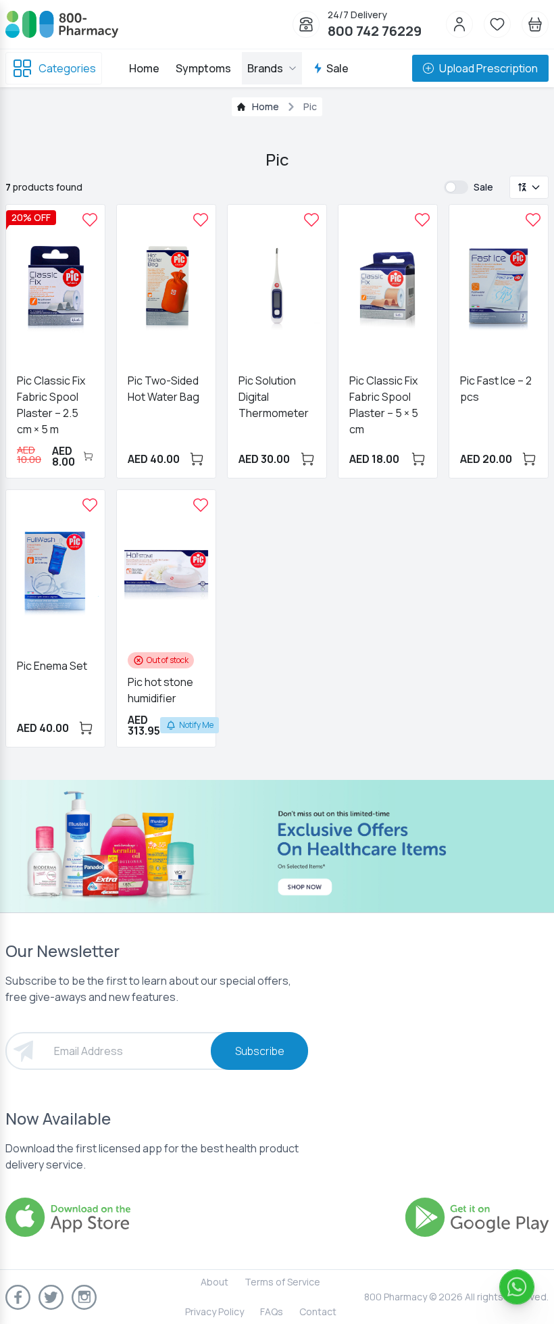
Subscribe (259, 1051)
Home (144, 68)
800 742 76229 (375, 31)
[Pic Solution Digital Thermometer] (311, 219)
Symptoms (203, 68)
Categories (67, 68)
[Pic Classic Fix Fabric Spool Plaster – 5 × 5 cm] (422, 219)
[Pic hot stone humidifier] (200, 504)
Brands (265, 68)
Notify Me (196, 725)
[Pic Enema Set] (89, 504)
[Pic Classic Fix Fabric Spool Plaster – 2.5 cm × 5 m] (89, 219)
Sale (337, 68)
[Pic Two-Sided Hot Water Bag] (200, 219)
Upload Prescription (488, 68)
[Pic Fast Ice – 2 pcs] (533, 219)
